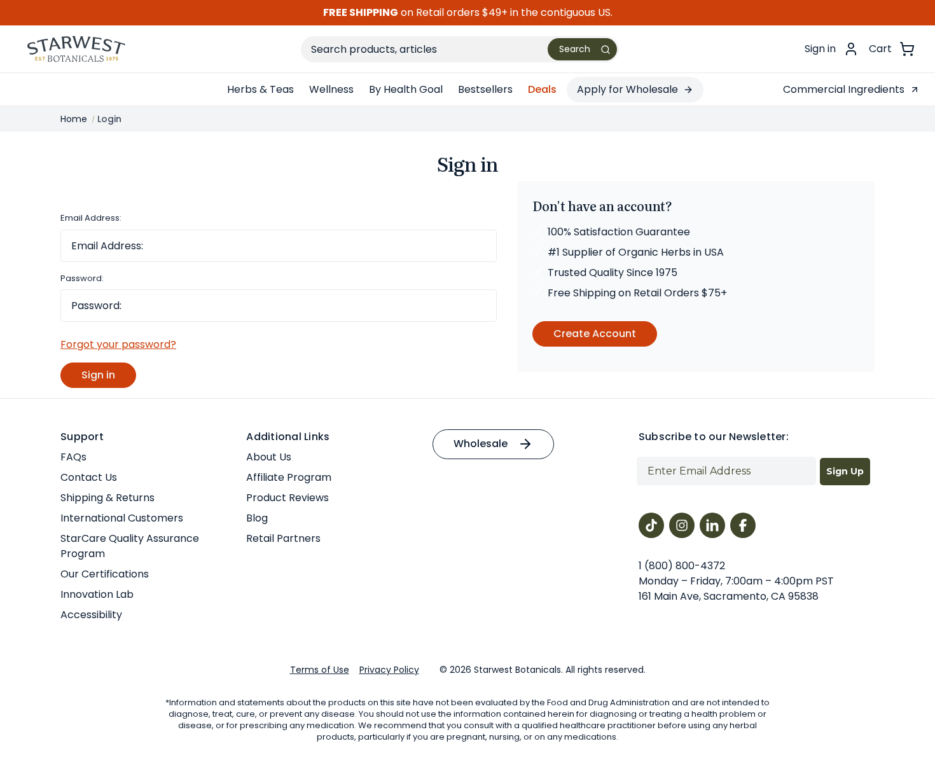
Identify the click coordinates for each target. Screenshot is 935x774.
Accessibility (91, 614)
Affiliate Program (288, 477)
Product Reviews (287, 497)
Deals (542, 89)
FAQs (73, 457)
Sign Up (845, 471)
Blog (257, 518)
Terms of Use (319, 669)
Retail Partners (283, 538)
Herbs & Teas (260, 89)
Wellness (331, 89)
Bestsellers (485, 89)
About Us (268, 457)
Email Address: (90, 218)
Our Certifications (104, 574)
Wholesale (481, 443)
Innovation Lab (97, 594)
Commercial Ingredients (843, 89)
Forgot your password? (118, 344)
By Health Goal (406, 89)
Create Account (594, 333)
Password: (82, 278)
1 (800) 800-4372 (682, 565)
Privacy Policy (389, 669)
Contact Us (88, 477)
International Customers (121, 518)
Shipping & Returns (107, 497)
